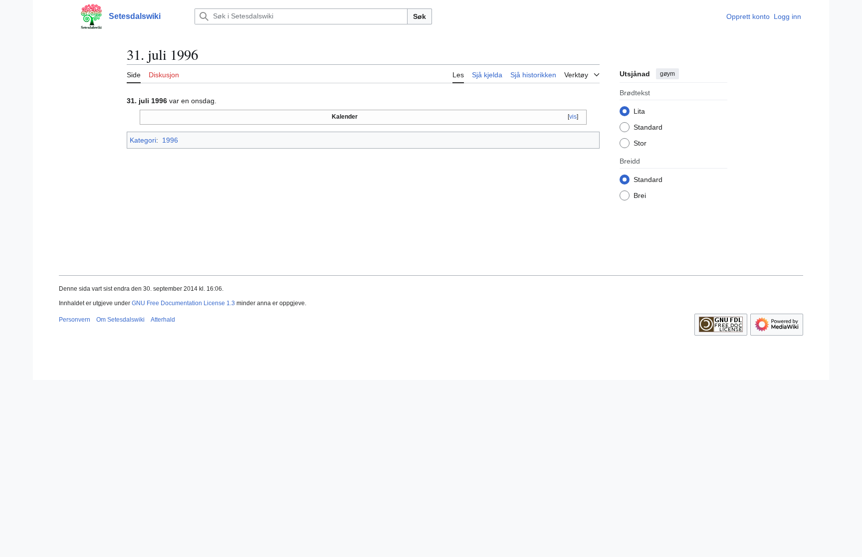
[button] (64, 16)
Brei (640, 195)
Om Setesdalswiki (120, 319)
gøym (667, 73)
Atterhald (163, 319)
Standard (648, 127)
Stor (640, 143)
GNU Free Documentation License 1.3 (183, 303)
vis (573, 116)
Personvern (74, 319)
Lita (639, 111)
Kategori (143, 140)
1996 (170, 140)
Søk (419, 16)
